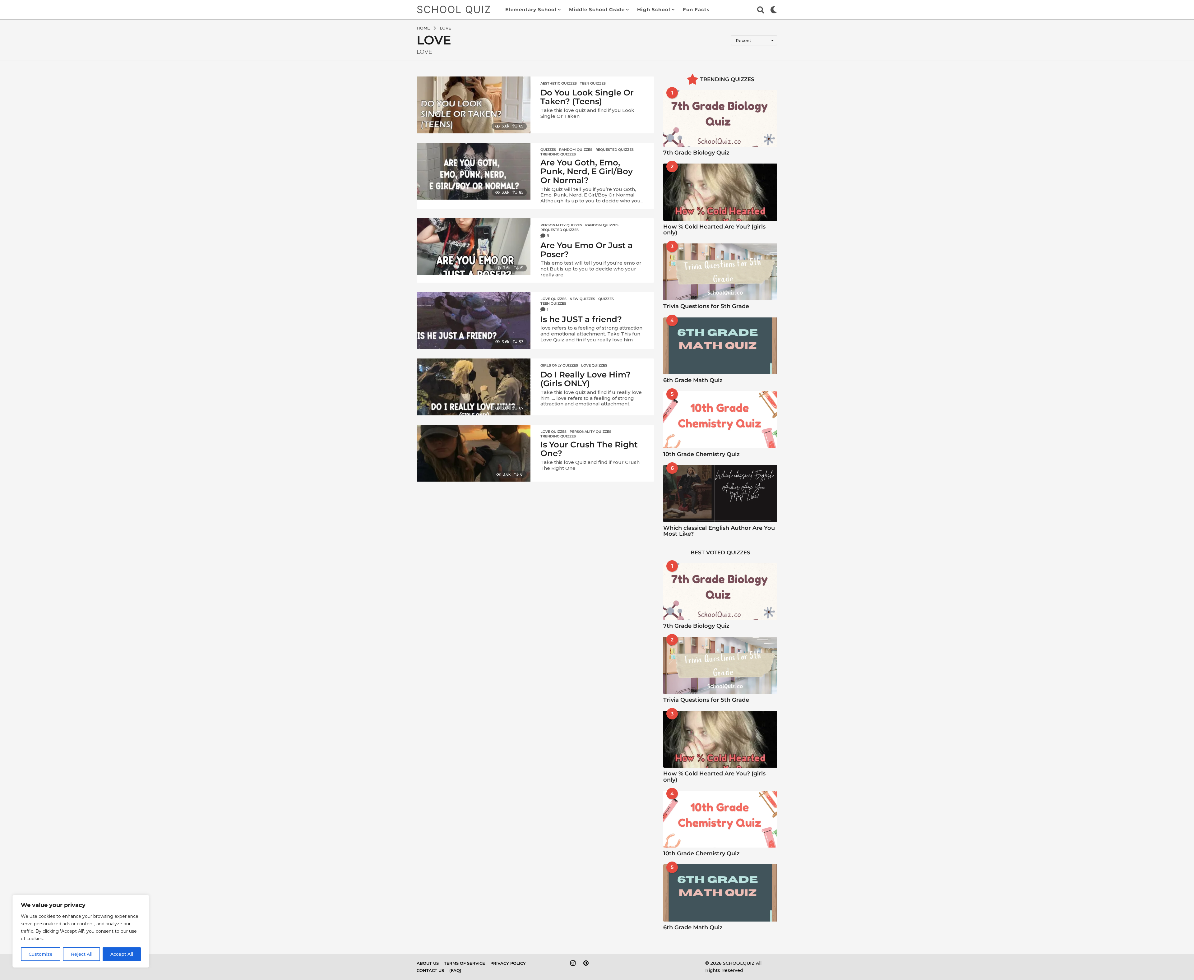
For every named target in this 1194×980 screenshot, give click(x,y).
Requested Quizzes (614, 149)
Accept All (121, 954)
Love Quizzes (553, 299)
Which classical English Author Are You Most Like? (719, 531)
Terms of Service (464, 963)
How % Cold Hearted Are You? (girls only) (714, 229)
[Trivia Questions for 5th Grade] (720, 271)
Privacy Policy (508, 963)
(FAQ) (455, 970)
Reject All (81, 954)
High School (653, 9)
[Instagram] (573, 963)
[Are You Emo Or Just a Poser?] (473, 246)
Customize (41, 954)
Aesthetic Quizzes (558, 83)
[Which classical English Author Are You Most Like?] (720, 493)
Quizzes (548, 149)
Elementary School (531, 9)
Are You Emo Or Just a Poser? (586, 249)
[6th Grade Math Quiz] (720, 345)
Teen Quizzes (593, 83)
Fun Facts (696, 9)
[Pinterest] (586, 963)
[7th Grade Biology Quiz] (720, 118)
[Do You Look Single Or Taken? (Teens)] (473, 104)
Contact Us (430, 970)
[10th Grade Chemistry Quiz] (720, 419)
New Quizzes (582, 299)
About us (428, 963)
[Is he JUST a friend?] (473, 320)
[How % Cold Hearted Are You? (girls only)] (720, 192)
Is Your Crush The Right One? (589, 449)
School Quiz (454, 9)
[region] (80, 931)
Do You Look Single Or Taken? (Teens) (587, 97)
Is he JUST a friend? (581, 319)
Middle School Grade (597, 9)
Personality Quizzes (561, 225)
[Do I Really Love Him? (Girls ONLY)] (473, 386)
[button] (760, 9)
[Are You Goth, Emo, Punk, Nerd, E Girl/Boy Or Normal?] (473, 171)
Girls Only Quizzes (559, 365)
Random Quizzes (575, 149)
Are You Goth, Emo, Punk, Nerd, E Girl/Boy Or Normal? (586, 171)
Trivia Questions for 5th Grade (706, 306)
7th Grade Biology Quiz (696, 152)
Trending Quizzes (558, 154)
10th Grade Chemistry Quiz (701, 454)
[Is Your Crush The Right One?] (473, 453)
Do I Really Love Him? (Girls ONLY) (585, 379)
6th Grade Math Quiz (693, 380)
